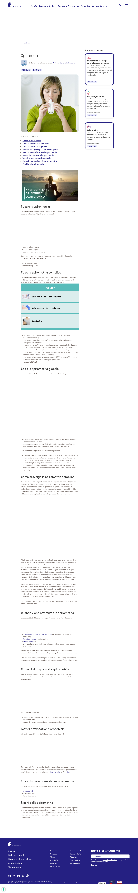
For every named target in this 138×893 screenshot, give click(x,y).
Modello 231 (54, 860)
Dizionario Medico (47, 5)
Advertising (54, 863)
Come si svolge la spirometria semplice (40, 149)
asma (25, 632)
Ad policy (73, 857)
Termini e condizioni (77, 851)
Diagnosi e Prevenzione (68, 5)
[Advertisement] (69, 22)
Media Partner (55, 866)
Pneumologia (37, 70)
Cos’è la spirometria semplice (36, 143)
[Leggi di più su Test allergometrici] (99, 103)
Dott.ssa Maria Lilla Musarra (64, 62)
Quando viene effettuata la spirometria (40, 152)
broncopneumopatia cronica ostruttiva (37, 634)
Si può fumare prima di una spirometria (40, 161)
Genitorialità (101, 5)
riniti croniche (55, 772)
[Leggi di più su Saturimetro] (50, 321)
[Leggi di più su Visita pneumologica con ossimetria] (50, 296)
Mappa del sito (75, 854)
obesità (66, 772)
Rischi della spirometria (33, 164)
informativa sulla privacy (110, 860)
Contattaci (53, 854)
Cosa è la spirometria (32, 140)
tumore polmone (29, 641)
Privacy (52, 857)
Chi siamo (53, 851)
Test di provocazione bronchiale (37, 158)
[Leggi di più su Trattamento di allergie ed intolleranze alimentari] (99, 69)
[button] (50, 185)
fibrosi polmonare (29, 639)
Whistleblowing (75, 863)
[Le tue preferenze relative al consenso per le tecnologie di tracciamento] (3, 889)
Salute (34, 5)
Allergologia (26, 70)
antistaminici (28, 791)
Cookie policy (75, 860)
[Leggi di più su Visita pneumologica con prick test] (50, 308)
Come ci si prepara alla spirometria (38, 155)
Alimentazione (87, 5)
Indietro (27, 43)
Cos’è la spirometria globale (35, 146)
